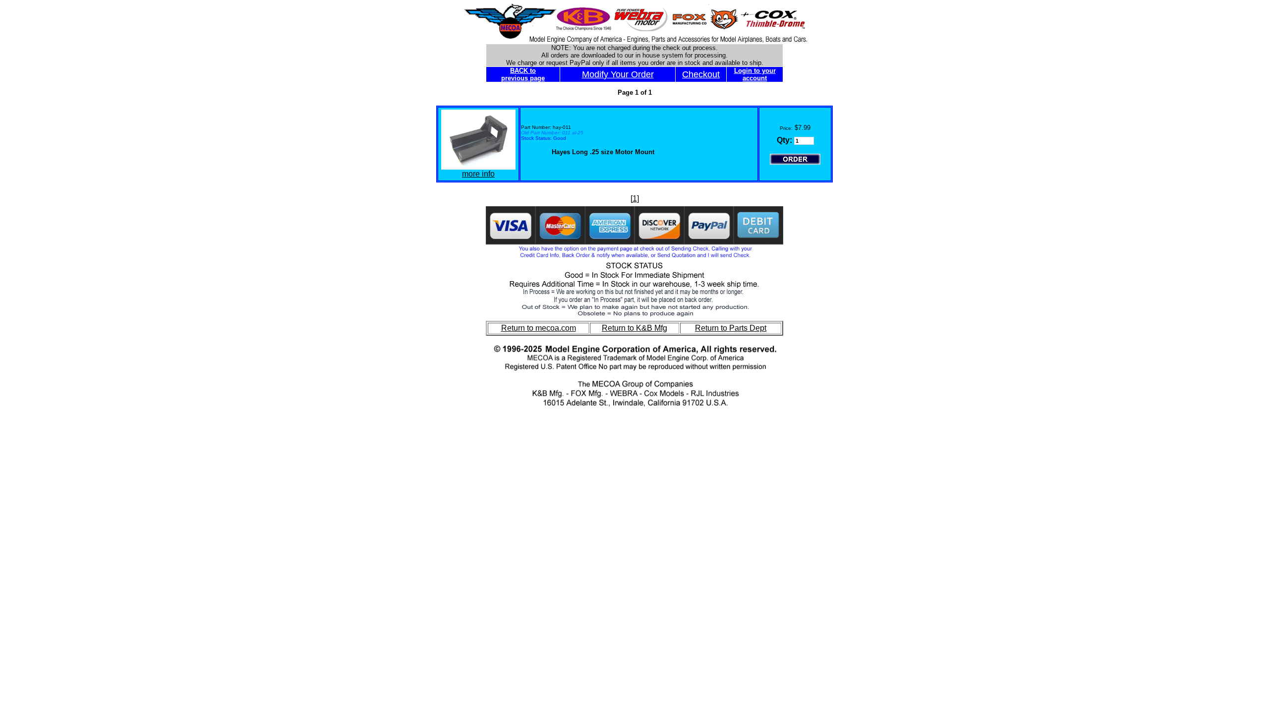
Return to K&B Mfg (634, 328)
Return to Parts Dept (730, 328)
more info (478, 174)
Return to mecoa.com (538, 328)
